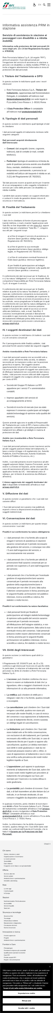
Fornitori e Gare (9, 944)
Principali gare (8, 948)
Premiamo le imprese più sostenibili (15, 950)
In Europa (7, 893)
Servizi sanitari (8, 876)
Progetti (6, 938)
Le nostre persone (9, 859)
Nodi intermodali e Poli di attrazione (14, 901)
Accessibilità (8, 903)
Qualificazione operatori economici (14, 953)
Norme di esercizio (10, 927)
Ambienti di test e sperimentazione (14, 878)
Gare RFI (7, 955)
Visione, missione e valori (12, 854)
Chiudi (46, 844)
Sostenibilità (7, 861)
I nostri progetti (8, 891)
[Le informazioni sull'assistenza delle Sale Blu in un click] (34, 5)
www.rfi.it (38, 225)
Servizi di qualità (9, 906)
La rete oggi (7, 888)
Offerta (5, 870)
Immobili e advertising (10, 881)
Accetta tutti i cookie (26, 1008)
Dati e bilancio (8, 863)
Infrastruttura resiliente (11, 920)
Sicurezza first (8, 916)
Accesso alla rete (9, 874)
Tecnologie (7, 918)
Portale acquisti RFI (10, 957)
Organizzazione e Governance (13, 856)
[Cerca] (44, 4)
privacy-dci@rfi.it (11, 323)
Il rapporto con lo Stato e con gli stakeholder (17, 866)
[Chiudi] (50, 966)
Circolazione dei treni (10, 925)
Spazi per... (7, 908)
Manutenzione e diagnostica (12, 923)
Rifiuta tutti (26, 1001)
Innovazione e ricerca (11, 932)
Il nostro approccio (9, 935)
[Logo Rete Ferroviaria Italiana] (14, 6)
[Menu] (48, 5)
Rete (4, 885)
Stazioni (6, 897)
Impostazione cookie (26, 993)
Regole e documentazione (12, 960)
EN (39, 5)
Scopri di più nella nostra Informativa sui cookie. (22, 988)
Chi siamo (7, 850)
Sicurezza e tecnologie (12, 912)
